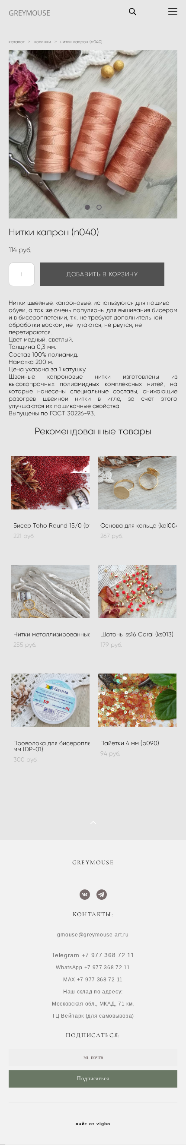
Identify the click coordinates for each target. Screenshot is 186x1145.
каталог (17, 41)
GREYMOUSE (29, 12)
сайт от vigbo (93, 1124)
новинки (42, 41)
